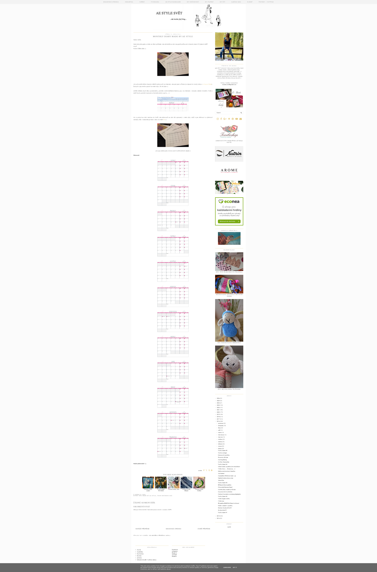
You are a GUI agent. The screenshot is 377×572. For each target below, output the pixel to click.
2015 (218, 516)
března (220, 444)
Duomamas (140, 554)
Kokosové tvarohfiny (224, 455)
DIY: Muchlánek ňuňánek (229, 389)
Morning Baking (222, 459)
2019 (218, 414)
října (219, 428)
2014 (218, 518)
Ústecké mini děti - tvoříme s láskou (146, 560)
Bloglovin (174, 553)
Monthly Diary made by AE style (227, 489)
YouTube (174, 554)
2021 (218, 410)
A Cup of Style (207, 84)
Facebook (175, 549)
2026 (218, 398)
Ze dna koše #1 (222, 510)
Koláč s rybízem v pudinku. (225, 505)
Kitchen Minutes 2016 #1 (225, 508)
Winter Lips (221, 501)
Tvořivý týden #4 (222, 464)
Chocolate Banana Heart (225, 487)
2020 (218, 412)
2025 (218, 400)
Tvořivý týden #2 (222, 496)
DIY (140, 495)
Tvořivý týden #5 (222, 450)
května (220, 439)
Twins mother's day (164, 495)
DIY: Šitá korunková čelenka (229, 272)
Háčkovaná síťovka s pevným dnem (229, 295)
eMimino (139, 558)
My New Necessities (223, 462)
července (221, 435)
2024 (218, 403)
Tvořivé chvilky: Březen (186, 490)
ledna (219, 448)
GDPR (229, 527)
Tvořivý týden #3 (222, 482)
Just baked (221, 473)
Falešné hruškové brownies (225, 478)
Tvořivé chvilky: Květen (199, 490)
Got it (235, 567)
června (220, 437)
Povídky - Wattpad (266, 2)
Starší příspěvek (204, 529)
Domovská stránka (111, 2)
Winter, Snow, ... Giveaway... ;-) (226, 469)
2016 (218, 421)
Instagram (175, 551)
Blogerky (174, 556)
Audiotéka (140, 552)
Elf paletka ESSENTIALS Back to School (228, 503)
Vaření (142, 2)
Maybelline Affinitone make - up (227, 476)
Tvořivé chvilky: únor (173, 489)
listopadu (220, 425)
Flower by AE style (223, 457)
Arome (139, 550)
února (220, 446)
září (219, 430)
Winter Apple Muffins (224, 498)
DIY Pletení (209, 2)
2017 (218, 419)
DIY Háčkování (193, 2)
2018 (218, 416)
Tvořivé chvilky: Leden (148, 490)
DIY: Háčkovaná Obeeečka (229, 342)
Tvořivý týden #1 (222, 512)
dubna (220, 441)
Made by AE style (149, 495)
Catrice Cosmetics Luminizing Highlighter (229, 494)
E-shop (250, 2)
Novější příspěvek (143, 529)
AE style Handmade (173, 2)
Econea (139, 555)
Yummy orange (222, 453)
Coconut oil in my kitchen (225, 492)
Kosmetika (129, 2)
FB (164, 119)
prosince (220, 423)
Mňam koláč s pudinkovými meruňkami (229, 466)
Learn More (227, 567)
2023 (218, 405)
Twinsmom (155, 2)
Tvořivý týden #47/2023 (161, 490)
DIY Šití (222, 2)
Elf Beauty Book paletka (224, 485)
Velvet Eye (221, 480)
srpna (219, 432)
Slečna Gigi (236, 2)
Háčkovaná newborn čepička (226, 471)
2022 (218, 407)
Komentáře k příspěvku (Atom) (159, 535)
